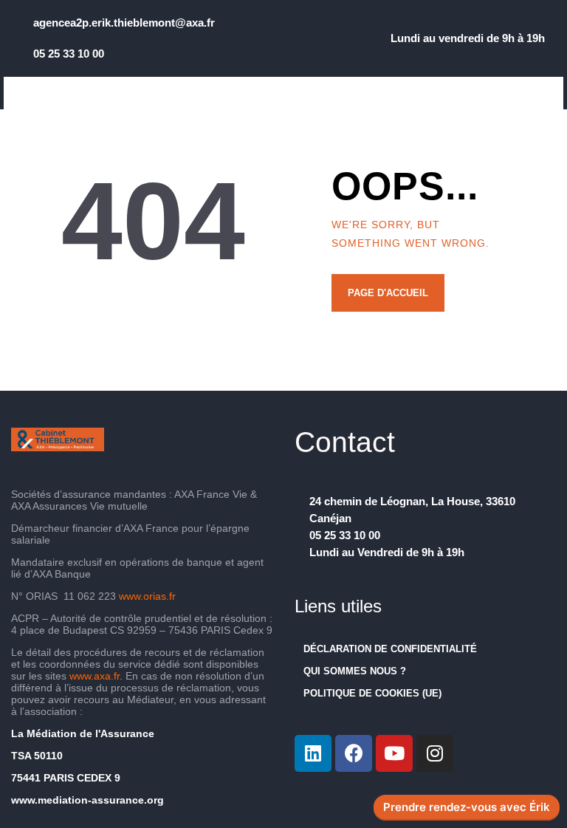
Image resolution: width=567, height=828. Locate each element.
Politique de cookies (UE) (372, 693)
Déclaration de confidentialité (390, 648)
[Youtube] (394, 753)
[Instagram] (434, 753)
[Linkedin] (313, 753)
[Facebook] (353, 753)
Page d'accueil (388, 292)
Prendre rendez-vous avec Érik (466, 807)
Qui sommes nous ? (354, 671)
